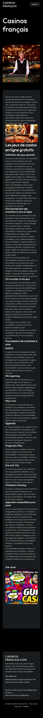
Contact (26, 706)
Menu (34, 4)
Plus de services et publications (17, 695)
